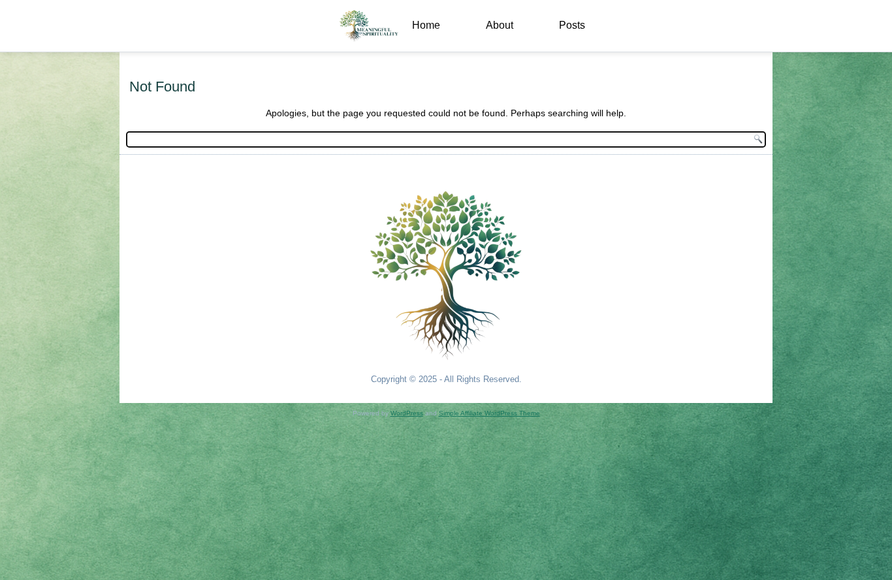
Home (426, 25)
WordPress (406, 413)
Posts (572, 25)
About (499, 25)
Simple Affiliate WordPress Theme (489, 413)
